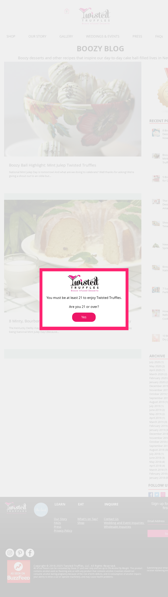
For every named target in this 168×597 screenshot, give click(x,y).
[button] (84, 317)
